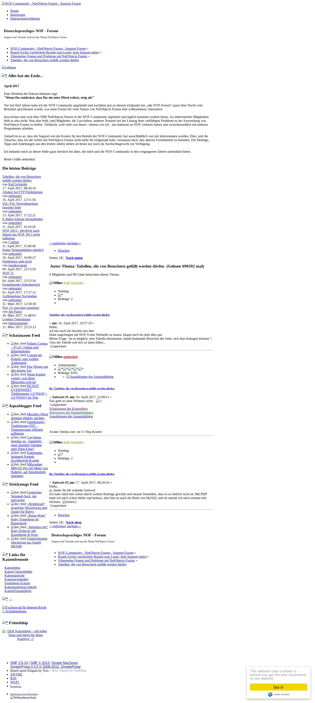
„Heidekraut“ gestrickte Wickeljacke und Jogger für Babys (29, 507)
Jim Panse (15, 311)
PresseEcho (15, 686)
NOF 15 (8, 273)
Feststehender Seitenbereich (21, 284)
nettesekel (15, 196)
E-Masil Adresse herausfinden (22, 219)
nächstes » (74, 243)
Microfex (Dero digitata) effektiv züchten (29, 416)
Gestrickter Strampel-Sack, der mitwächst (26, 496)
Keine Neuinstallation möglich (23, 250)
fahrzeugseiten (18, 323)
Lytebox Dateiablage (16, 319)
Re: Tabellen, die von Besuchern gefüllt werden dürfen (81, 388)
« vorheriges (57, 243)
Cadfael (13, 242)
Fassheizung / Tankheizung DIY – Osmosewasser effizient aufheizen (28, 427)
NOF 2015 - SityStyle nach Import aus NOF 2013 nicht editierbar (21, 234)
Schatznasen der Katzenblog (24, 694)
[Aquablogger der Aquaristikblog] (90, 376)
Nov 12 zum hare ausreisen (20, 308)
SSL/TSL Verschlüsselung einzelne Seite (20, 205)
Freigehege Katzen (17, 583)
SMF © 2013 (40, 663)
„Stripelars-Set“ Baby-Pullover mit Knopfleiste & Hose (29, 531)
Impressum (17, 14)
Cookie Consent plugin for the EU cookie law (278, 694)
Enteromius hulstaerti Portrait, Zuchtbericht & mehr (26, 456)
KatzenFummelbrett (17, 591)
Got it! (279, 687)
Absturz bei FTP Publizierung (22, 192)
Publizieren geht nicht (17, 261)
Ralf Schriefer (17, 184)
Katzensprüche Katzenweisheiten (16, 577)
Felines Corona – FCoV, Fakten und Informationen (29, 347)
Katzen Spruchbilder (18, 571)
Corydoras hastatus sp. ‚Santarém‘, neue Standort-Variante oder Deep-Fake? (27, 443)
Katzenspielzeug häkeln (20, 587)
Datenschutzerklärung (25, 18)
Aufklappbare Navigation (19, 296)
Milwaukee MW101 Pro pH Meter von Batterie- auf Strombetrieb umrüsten (29, 470)
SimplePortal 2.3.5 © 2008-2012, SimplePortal (45, 667)
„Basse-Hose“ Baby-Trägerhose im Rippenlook (28, 519)
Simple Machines (64, 663)
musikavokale (17, 265)
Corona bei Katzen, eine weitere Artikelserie (26, 359)
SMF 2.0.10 (19, 663)
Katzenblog (12, 568)
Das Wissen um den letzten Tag (29, 368)
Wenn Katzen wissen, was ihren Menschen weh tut (28, 378)
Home (14, 11)
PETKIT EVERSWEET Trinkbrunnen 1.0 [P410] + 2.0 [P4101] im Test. (29, 391)
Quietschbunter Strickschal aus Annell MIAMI (29, 542)
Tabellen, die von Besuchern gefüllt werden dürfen (21, 178)
